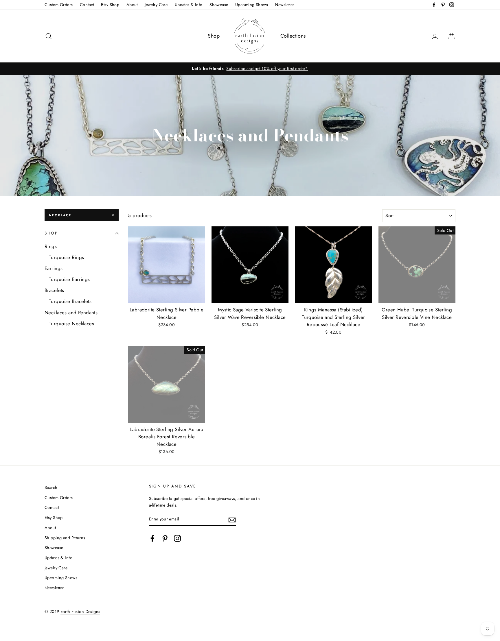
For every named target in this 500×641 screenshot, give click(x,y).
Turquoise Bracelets (70, 301)
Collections (293, 36)
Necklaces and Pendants (71, 312)
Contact (87, 5)
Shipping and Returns (65, 538)
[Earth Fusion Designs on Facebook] (152, 538)
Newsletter (284, 5)
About (132, 5)
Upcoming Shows (251, 5)
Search (51, 487)
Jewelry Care (156, 5)
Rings (51, 246)
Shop (214, 36)
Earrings (53, 268)
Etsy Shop (110, 5)
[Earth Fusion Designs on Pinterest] (164, 538)
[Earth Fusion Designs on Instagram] (177, 538)
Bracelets (54, 290)
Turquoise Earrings (69, 279)
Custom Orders (59, 5)
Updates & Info (189, 5)
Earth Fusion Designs (80, 611)
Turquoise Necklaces (71, 323)
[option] (250, 68)
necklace (60, 215)
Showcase (218, 5)
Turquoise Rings (66, 257)
